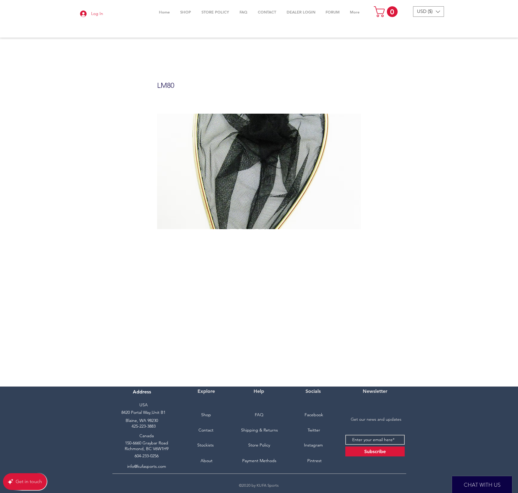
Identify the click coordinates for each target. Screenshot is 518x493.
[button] (185, 12)
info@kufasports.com (146, 466)
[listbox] (428, 11)
